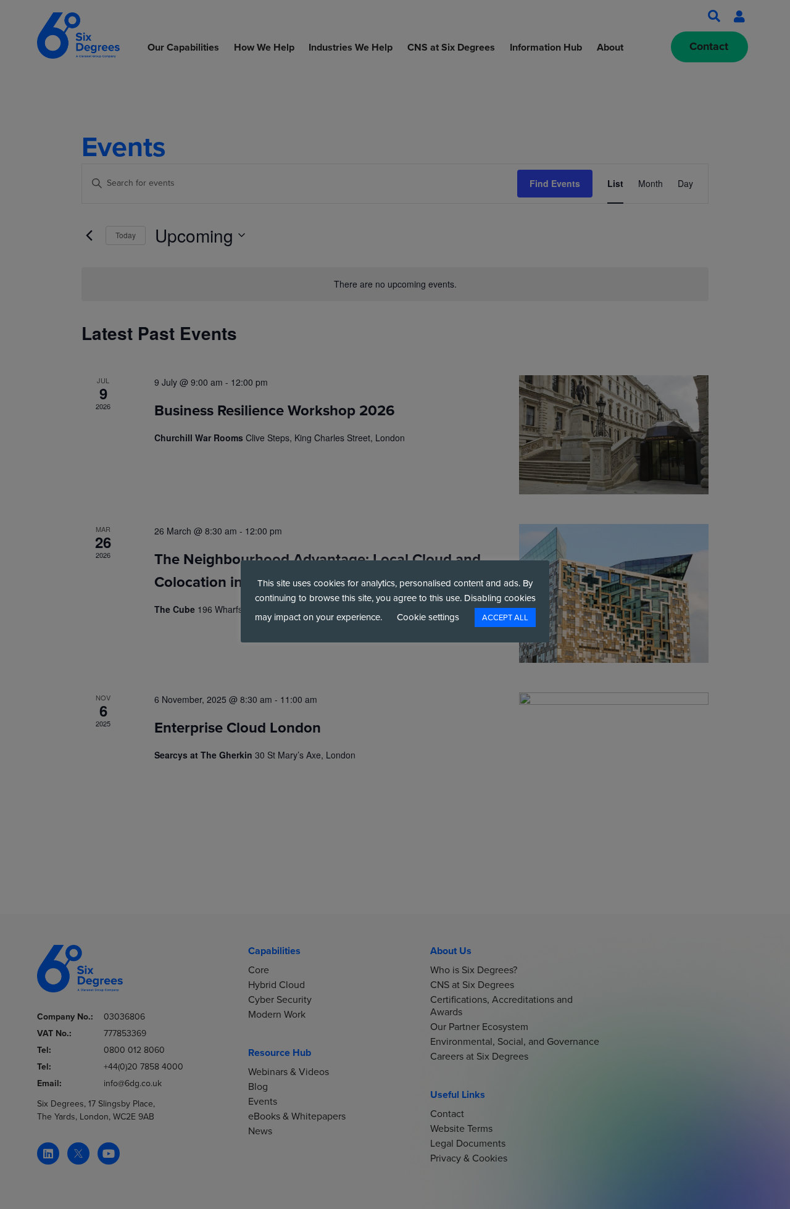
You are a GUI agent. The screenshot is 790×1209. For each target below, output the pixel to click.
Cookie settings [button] (428, 617)
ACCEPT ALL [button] (505, 617)
